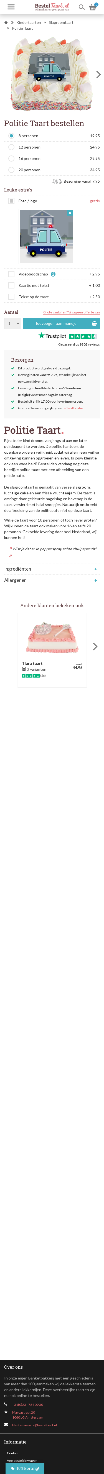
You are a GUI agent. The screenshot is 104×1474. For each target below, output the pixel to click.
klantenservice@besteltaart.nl (34, 1425)
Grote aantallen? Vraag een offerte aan (71, 312)
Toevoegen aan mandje (56, 323)
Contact (13, 1453)
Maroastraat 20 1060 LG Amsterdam (27, 1414)
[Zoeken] (81, 6)
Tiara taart (32, 663)
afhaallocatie (73, 408)
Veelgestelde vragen (22, 1460)
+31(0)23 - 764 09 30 (27, 1405)
